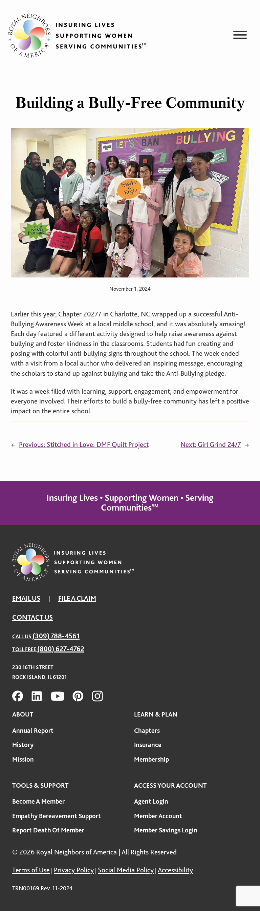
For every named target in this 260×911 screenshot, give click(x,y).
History (23, 745)
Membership (151, 759)
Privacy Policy (74, 870)
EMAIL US (26, 598)
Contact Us (32, 617)
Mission (23, 759)
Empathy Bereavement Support (56, 816)
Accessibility (175, 870)
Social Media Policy (126, 870)
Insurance (147, 745)
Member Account (158, 816)
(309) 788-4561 (56, 636)
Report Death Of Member (48, 830)
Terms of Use (31, 870)
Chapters (147, 730)
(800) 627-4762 (60, 649)
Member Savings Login (165, 830)
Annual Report (32, 730)
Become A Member (38, 801)
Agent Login (151, 801)
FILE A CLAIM (77, 598)
